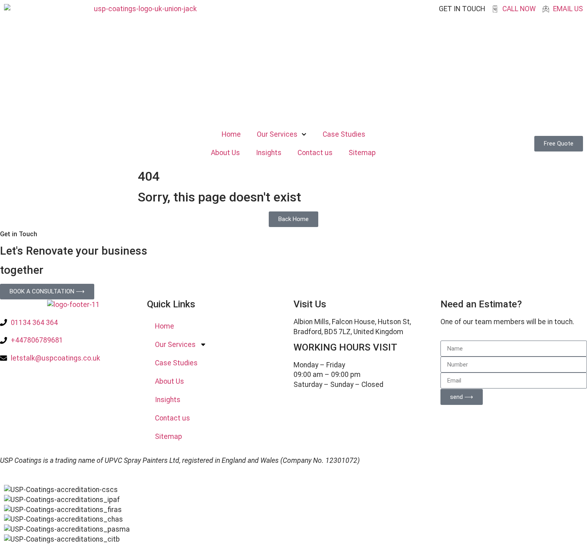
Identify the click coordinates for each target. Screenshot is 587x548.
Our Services (277, 134)
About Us (225, 153)
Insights (269, 153)
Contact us (315, 153)
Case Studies (344, 134)
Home (231, 134)
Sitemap (362, 153)
